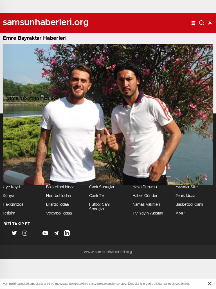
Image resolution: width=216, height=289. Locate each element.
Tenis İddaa (185, 196)
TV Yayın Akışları (147, 213)
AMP (180, 213)
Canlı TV (96, 196)
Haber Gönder (145, 196)
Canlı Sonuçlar (101, 187)
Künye (8, 196)
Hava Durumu (144, 187)
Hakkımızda (13, 205)
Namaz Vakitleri (146, 205)
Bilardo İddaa (57, 205)
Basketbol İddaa (60, 187)
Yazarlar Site (187, 187)
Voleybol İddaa (59, 213)
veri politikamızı (156, 283)
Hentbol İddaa (58, 196)
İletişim (9, 213)
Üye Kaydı (12, 187)
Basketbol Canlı (189, 205)
